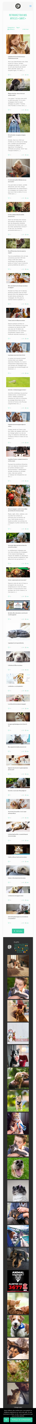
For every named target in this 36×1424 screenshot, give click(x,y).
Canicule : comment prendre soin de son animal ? (17, 580)
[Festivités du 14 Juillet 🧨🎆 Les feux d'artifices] (18, 1258)
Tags (17, 27)
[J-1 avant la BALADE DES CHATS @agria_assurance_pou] (18, 1101)
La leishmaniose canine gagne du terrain (15, 896)
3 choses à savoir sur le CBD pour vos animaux (16, 320)
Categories (11, 27)
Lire (27, 74)
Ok (6, 1420)
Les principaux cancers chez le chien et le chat (16, 355)
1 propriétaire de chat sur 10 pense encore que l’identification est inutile (16, 57)
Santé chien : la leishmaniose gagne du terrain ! (17, 390)
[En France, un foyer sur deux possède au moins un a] (18, 1303)
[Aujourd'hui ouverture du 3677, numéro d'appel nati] (18, 1281)
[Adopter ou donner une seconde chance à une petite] (18, 1213)
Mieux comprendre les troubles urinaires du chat (17, 747)
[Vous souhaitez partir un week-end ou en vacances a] (18, 1236)
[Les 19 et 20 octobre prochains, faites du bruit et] (18, 1146)
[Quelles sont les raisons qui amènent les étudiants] (18, 1123)
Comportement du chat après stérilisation (16, 643)
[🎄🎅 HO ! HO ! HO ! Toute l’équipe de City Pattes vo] (18, 1033)
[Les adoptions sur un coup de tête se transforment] (18, 1056)
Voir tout (26, 29)
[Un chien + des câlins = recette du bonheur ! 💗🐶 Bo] (18, 1168)
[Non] (34, 1416)
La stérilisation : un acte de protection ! (15, 686)
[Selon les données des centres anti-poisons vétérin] (18, 1371)
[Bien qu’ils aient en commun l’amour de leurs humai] (18, 1348)
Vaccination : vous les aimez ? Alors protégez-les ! (17, 791)
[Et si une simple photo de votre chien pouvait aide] (18, 966)
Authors (11, 29)
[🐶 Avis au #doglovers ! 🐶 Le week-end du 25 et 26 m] (18, 1326)
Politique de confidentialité (21, 1420)
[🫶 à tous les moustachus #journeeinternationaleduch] (18, 1191)
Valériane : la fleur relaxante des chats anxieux (16, 878)
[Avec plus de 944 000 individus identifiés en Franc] (18, 1393)
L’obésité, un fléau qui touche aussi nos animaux (17, 857)
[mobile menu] (30, 6)
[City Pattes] (18, 6)
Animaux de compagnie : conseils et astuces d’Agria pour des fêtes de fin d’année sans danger (17, 510)
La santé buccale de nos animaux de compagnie (17, 704)
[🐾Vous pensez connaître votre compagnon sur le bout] (18, 988)
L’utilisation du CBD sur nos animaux (15, 665)
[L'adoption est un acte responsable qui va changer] (18, 1078)
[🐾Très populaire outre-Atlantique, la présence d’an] (18, 1011)
